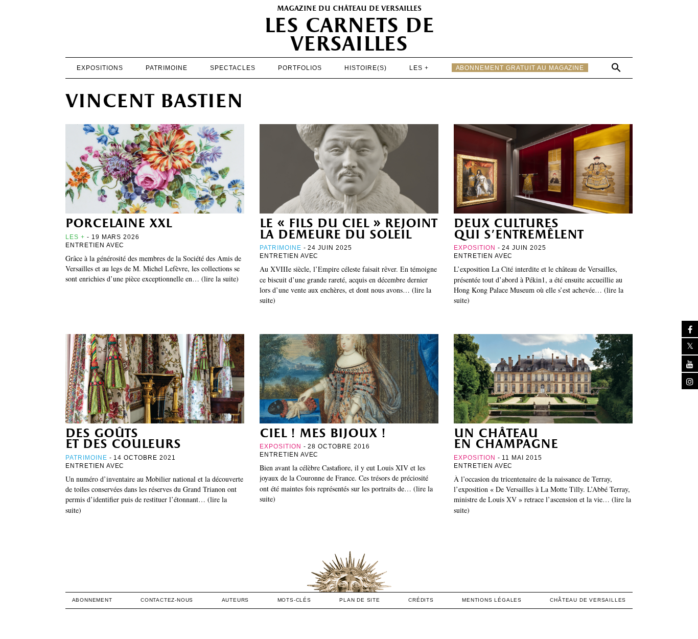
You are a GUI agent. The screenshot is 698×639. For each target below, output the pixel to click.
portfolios (300, 68)
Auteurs (235, 600)
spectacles (232, 68)
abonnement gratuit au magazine (520, 68)
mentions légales (492, 600)
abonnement (92, 600)
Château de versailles (588, 600)
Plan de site (359, 600)
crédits (421, 600)
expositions (100, 68)
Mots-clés (294, 600)
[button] (616, 67)
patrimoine (167, 68)
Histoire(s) (365, 68)
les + (419, 68)
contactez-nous (167, 600)
